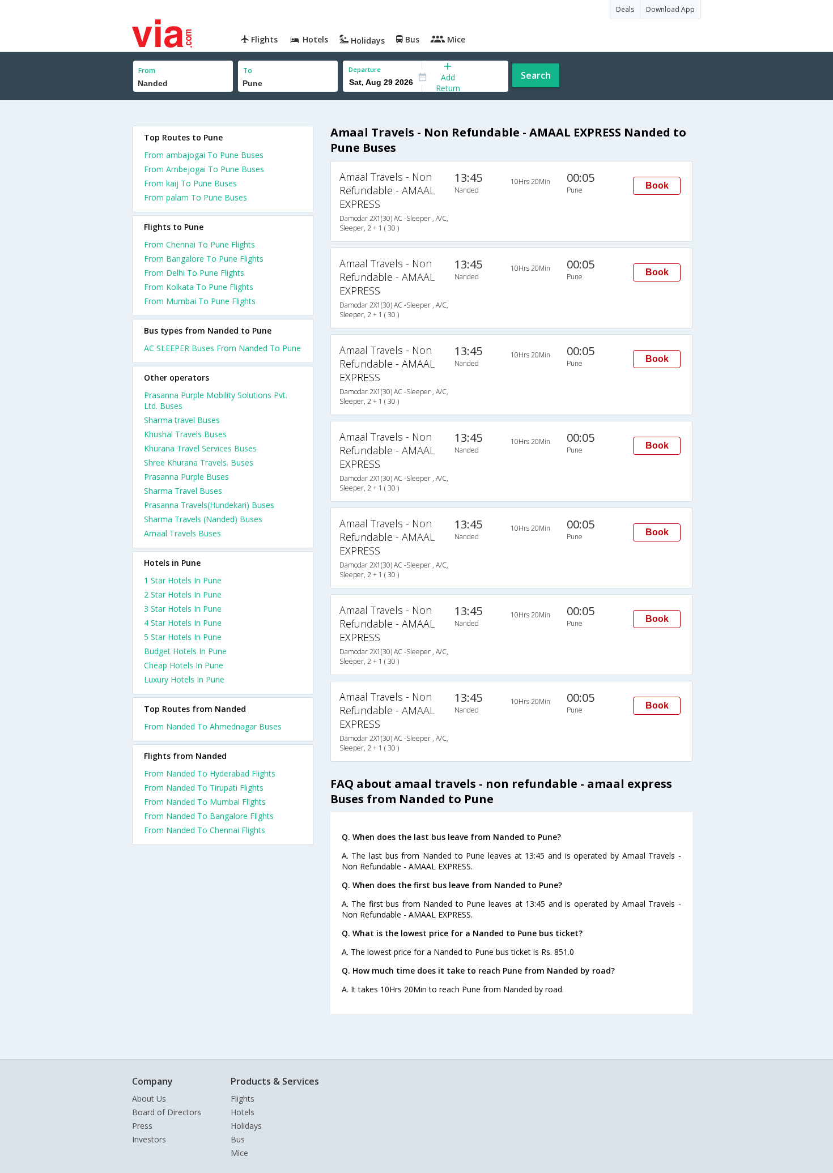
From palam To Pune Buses (195, 197)
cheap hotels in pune (183, 665)
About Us (149, 1098)
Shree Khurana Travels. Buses (198, 462)
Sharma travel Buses (182, 420)
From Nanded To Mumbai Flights (205, 801)
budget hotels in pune (185, 651)
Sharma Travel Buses (183, 490)
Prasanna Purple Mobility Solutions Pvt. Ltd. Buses (215, 400)
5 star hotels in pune (183, 637)
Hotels (242, 1112)
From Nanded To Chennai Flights (204, 830)
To (247, 70)
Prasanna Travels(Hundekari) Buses (209, 505)
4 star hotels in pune (183, 622)
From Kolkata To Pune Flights (198, 286)
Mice (239, 1153)
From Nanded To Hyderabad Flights (209, 773)
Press (142, 1125)
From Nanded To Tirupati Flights (204, 787)
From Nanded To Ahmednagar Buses (213, 726)
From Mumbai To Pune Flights (200, 301)
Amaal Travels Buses (182, 533)
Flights (242, 1098)
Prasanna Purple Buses (186, 476)
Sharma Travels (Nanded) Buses (203, 519)
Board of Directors (166, 1112)
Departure (364, 69)
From (146, 70)
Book (657, 185)
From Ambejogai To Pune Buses (204, 169)
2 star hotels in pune (183, 594)
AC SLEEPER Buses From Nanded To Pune (222, 348)
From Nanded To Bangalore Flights (209, 816)
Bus (238, 1139)
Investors (149, 1139)
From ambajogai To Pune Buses (204, 155)
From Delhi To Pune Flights (194, 272)
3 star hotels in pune (183, 608)
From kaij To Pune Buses (190, 183)
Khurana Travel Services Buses (200, 448)
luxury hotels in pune (184, 679)
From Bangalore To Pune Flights (204, 258)
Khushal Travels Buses (185, 434)
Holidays (246, 1125)
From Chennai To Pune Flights (199, 244)
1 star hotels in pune (183, 580)
